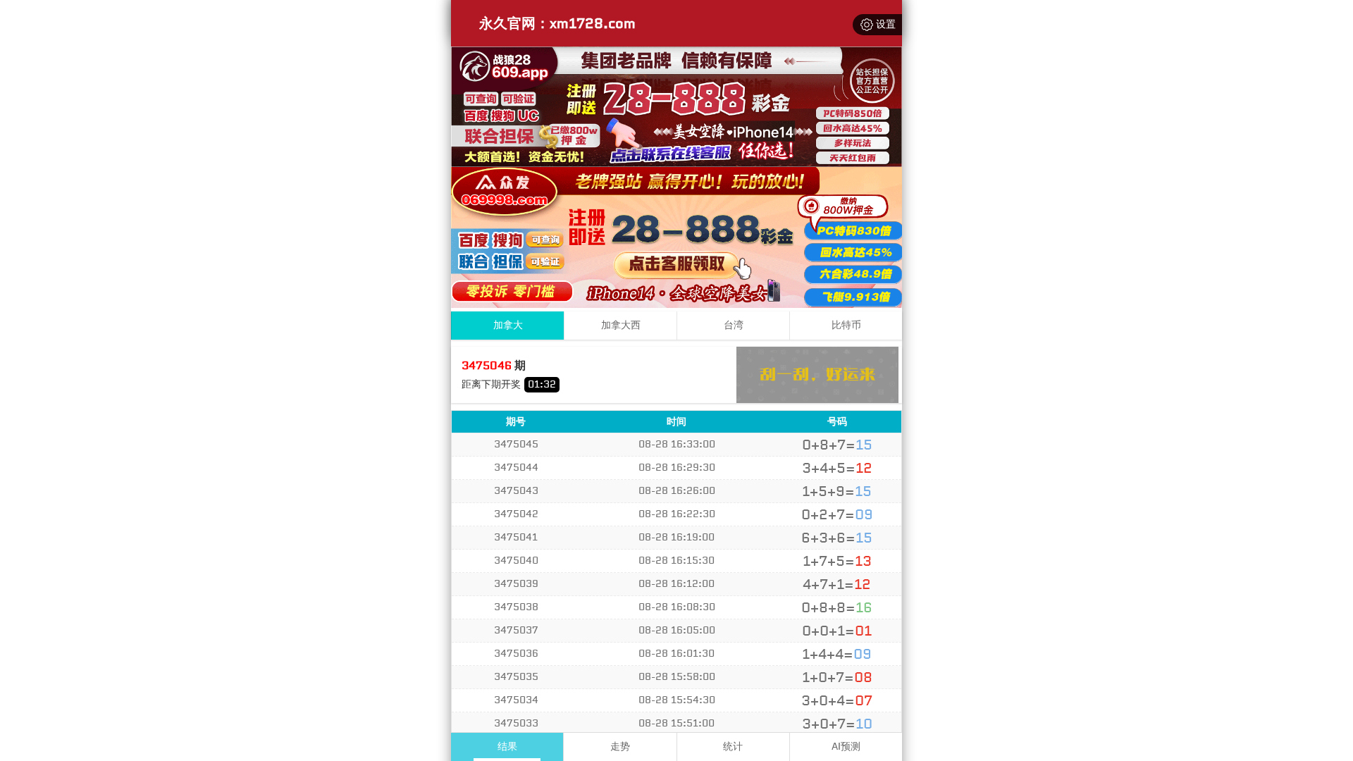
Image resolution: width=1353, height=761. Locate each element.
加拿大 (508, 325)
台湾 (733, 325)
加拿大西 (621, 325)
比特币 (846, 325)
